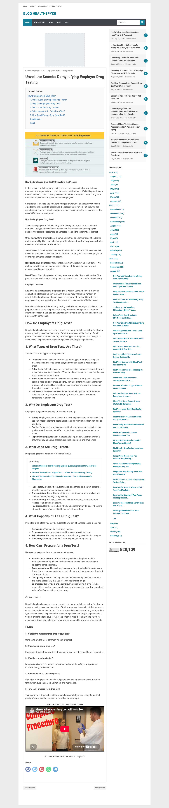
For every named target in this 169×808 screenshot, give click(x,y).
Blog (51, 22)
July (114, 181)
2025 (114, 205)
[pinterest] (41, 769)
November (117, 213)
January (115, 201)
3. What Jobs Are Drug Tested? (44, 107)
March (114, 197)
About (32, 6)
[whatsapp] (48, 769)
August (115, 176)
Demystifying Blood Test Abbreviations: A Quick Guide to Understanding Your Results (124, 111)
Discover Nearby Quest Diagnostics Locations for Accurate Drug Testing (62, 472)
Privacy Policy (56, 6)
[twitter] (34, 769)
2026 (113, 172)
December (117, 209)
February (116, 250)
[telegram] (55, 769)
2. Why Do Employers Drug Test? (45, 103)
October (116, 218)
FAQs (32, 123)
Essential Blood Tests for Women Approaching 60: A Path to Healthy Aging (125, 127)
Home (25, 6)
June (114, 185)
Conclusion (35, 119)
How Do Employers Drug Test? (41, 96)
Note (59, 22)
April (114, 193)
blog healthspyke (39, 14)
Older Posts (100, 788)
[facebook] (28, 769)
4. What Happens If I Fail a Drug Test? (47, 111)
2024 (113, 259)
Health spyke (39, 22)
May (114, 189)
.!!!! (114, 518)
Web (66, 22)
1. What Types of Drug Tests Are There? (48, 100)
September (117, 222)
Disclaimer (42, 6)
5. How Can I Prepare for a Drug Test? (47, 115)
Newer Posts (30, 788)
